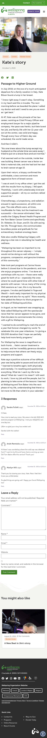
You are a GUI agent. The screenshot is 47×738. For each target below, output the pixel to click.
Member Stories (25, 56)
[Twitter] (7, 678)
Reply (2, 434)
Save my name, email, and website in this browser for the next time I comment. (22, 565)
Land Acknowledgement (9, 700)
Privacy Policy (21, 700)
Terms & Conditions (32, 700)
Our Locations (37, 3)
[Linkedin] (19, 678)
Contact (26, 3)
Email (4, 543)
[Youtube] (15, 678)
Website (4, 552)
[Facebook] (3, 678)
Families (14, 56)
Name (4, 534)
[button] (44, 12)
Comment (6, 505)
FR (3, 3)
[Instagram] (11, 678)
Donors (5, 56)
